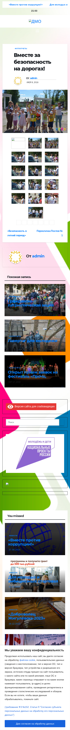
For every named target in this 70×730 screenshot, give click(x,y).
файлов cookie (27, 660)
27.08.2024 (15, 550)
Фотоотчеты (21, 48)
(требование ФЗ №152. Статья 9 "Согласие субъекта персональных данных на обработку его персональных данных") (34, 711)
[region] (35, 687)
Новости (13, 536)
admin (33, 78)
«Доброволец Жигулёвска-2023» (26, 616)
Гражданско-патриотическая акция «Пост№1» (31, 305)
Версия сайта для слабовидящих (34, 406)
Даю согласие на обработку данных (35, 723)
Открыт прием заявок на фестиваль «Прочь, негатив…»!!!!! (32, 376)
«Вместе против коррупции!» (24, 542)
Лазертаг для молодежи (32, 340)
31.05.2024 (15, 587)
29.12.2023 (15, 624)
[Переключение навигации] (37, 31)
